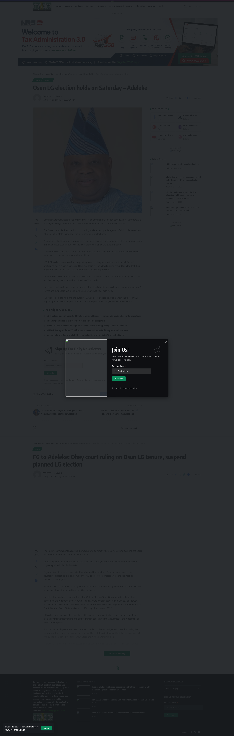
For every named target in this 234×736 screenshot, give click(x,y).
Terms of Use (19, 730)
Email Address (119, 366)
